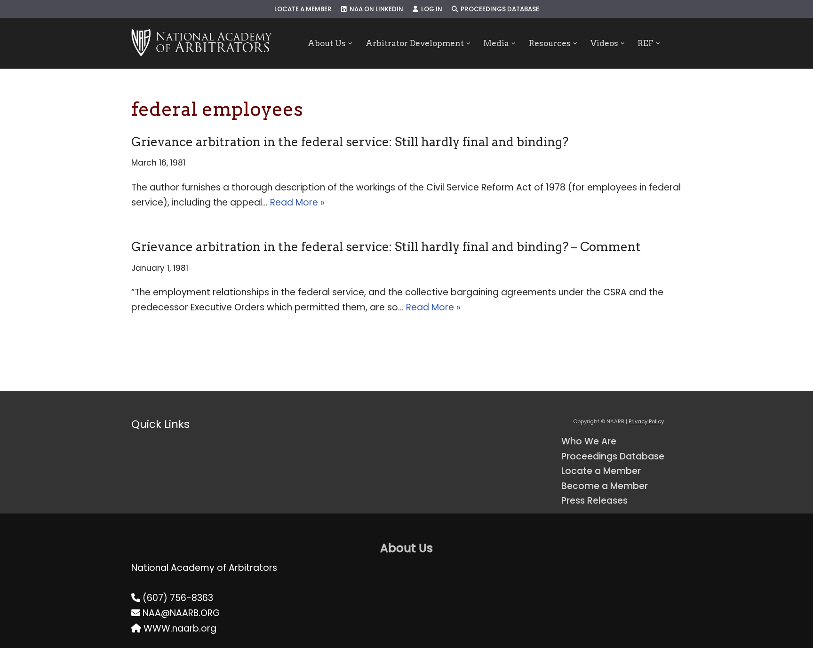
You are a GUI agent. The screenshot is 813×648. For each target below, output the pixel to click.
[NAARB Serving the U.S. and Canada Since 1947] (201, 43)
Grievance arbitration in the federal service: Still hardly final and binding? (349, 141)
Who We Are (588, 441)
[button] (350, 43)
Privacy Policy (646, 421)
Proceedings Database (498, 9)
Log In (430, 9)
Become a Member (604, 486)
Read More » (297, 202)
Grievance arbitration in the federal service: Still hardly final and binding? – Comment (386, 246)
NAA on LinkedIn (375, 9)
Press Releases (594, 500)
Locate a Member (303, 9)
